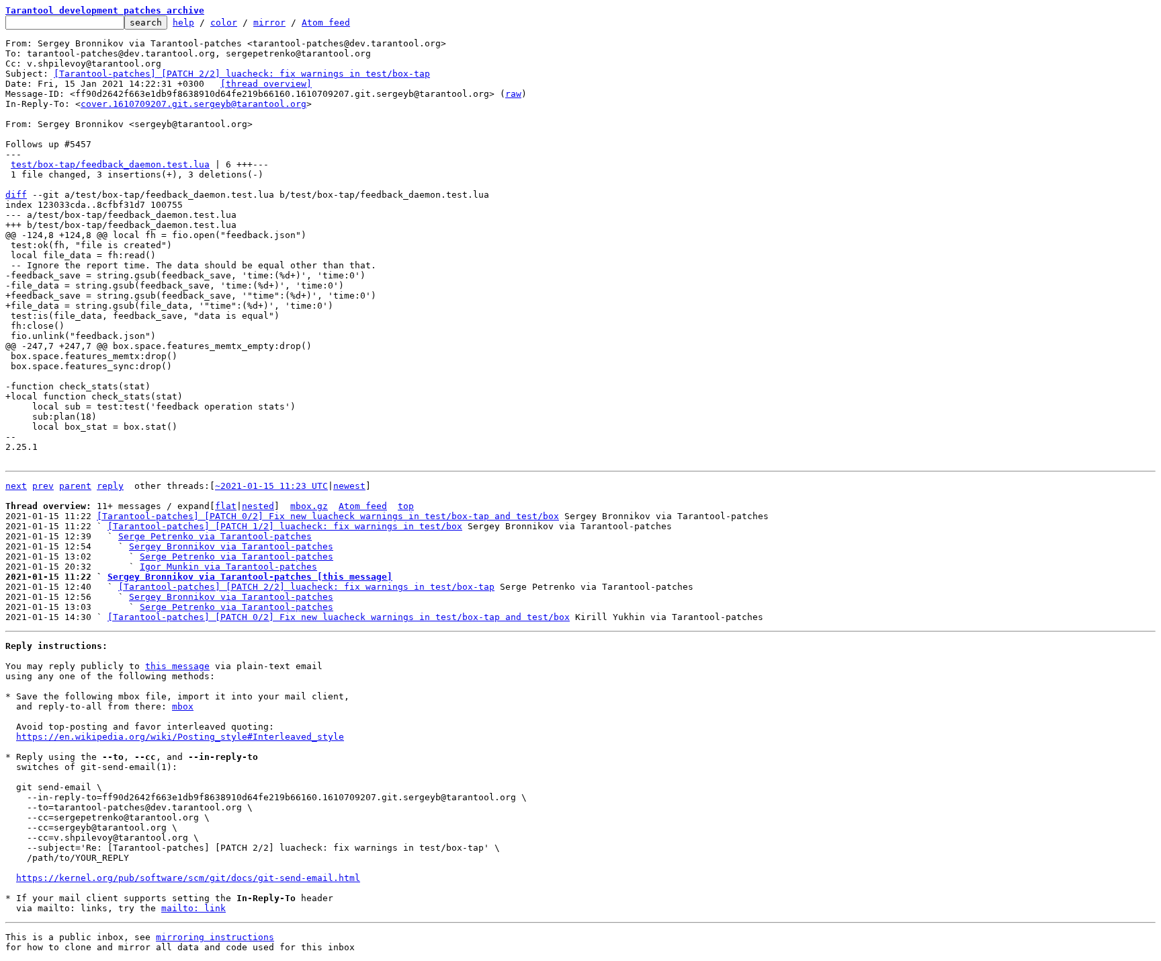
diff (16, 195)
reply (110, 486)
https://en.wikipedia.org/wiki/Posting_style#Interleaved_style (180, 737)
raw (513, 94)
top (406, 506)
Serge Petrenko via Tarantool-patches (215, 536)
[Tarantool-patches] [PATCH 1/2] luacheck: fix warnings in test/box (285, 526)
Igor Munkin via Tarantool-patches (228, 567)
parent (75, 486)
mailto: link (193, 908)
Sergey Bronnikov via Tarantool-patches (231, 546)
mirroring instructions (215, 937)
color (223, 22)
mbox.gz (309, 506)
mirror (269, 22)
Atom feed (326, 22)
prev (43, 486)
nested (258, 506)
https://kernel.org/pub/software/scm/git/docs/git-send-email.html (188, 878)
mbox (183, 706)
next (16, 486)
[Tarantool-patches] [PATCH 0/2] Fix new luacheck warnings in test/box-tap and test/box (328, 516)
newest (349, 486)
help (183, 22)
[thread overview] (266, 84)
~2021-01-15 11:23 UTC (271, 486)
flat (225, 506)
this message (177, 666)
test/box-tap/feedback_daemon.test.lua (110, 164)
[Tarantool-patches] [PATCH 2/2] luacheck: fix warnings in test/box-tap (242, 74)
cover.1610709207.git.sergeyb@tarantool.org (193, 104)
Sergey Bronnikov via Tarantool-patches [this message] (250, 577)
